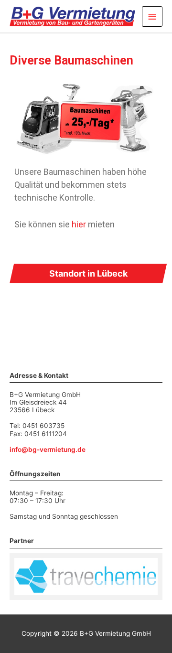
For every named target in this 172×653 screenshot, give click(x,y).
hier (79, 224)
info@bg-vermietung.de (48, 449)
